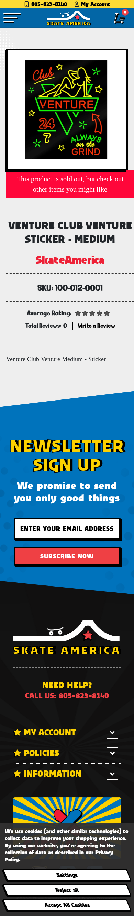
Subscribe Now (67, 556)
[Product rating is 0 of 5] (92, 313)
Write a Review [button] (96, 325)
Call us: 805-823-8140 (67, 695)
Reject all (67, 890)
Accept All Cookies (67, 905)
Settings (67, 875)
